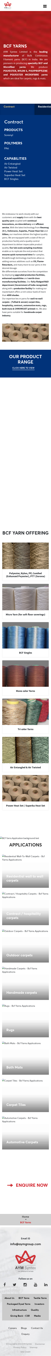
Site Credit (25, 1351)
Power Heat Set (13, 171)
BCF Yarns (24, 1298)
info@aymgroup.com (25, 1244)
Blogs (24, 1328)
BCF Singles (11, 179)
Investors (39, 1304)
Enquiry (25, 1334)
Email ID (25, 1238)
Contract (9, 106)
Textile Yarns (40, 1298)
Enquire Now (32, 1185)
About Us (9, 1298)
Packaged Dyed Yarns (18, 1304)
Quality (35, 1309)
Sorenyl (8, 135)
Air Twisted (10, 167)
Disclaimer (40, 1344)
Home (25, 1216)
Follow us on (25, 1279)
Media (37, 1315)
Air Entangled (12, 163)
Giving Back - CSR (20, 1315)
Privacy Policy (19, 1347)
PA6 (6, 148)
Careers (12, 1328)
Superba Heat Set (14, 175)
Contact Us (37, 1328)
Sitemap (34, 1347)
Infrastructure (19, 1309)
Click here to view (23, 368)
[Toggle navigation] (45, 5)
